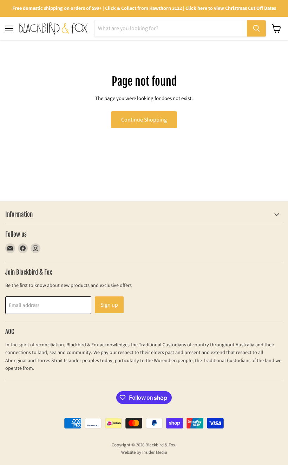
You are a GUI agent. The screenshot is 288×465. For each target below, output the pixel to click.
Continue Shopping (144, 120)
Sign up (109, 305)
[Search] (256, 28)
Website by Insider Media (144, 452)
